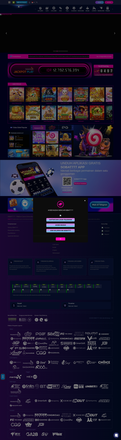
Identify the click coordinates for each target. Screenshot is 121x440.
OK (60, 239)
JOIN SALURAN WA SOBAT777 (60, 230)
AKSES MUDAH (60, 225)
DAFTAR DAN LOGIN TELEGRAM (60, 220)
